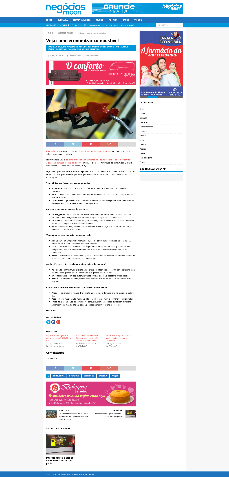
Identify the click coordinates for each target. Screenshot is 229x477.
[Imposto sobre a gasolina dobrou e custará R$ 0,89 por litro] (60, 453)
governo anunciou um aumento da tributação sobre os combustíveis (98, 159)
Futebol (143, 136)
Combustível (59, 376)
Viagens (138, 20)
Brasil (142, 109)
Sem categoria (146, 158)
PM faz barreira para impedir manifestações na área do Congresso (118, 338)
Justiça (142, 140)
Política (113, 20)
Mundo (99, 20)
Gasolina (103, 376)
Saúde (126, 20)
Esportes (143, 131)
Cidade (49, 20)
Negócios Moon (75, 56)
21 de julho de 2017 (57, 56)
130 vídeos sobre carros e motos (96, 151)
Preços (115, 376)
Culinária (63, 20)
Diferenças (74, 376)
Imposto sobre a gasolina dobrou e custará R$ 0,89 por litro (58, 338)
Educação (144, 122)
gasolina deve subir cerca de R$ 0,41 (64, 163)
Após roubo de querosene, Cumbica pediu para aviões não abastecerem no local (87, 338)
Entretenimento (82, 20)
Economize (89, 376)
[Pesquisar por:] (169, 25)
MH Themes (89, 474)
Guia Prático (52, 151)
